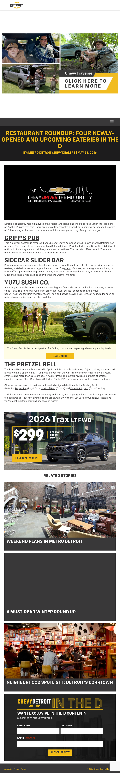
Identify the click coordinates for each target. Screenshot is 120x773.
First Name (23, 726)
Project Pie (20, 389)
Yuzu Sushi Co (26, 283)
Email (26, 738)
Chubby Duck (90, 385)
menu (23, 246)
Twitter (54, 401)
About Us (8, 769)
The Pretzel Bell (30, 365)
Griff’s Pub (21, 238)
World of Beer (48, 389)
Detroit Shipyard (79, 389)
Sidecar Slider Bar (34, 261)
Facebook (41, 401)
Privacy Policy (20, 769)
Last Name (66, 726)
